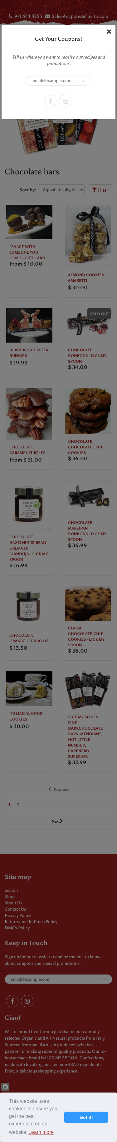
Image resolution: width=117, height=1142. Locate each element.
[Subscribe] (83, 81)
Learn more (41, 1132)
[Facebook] (50, 101)
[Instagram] (65, 101)
